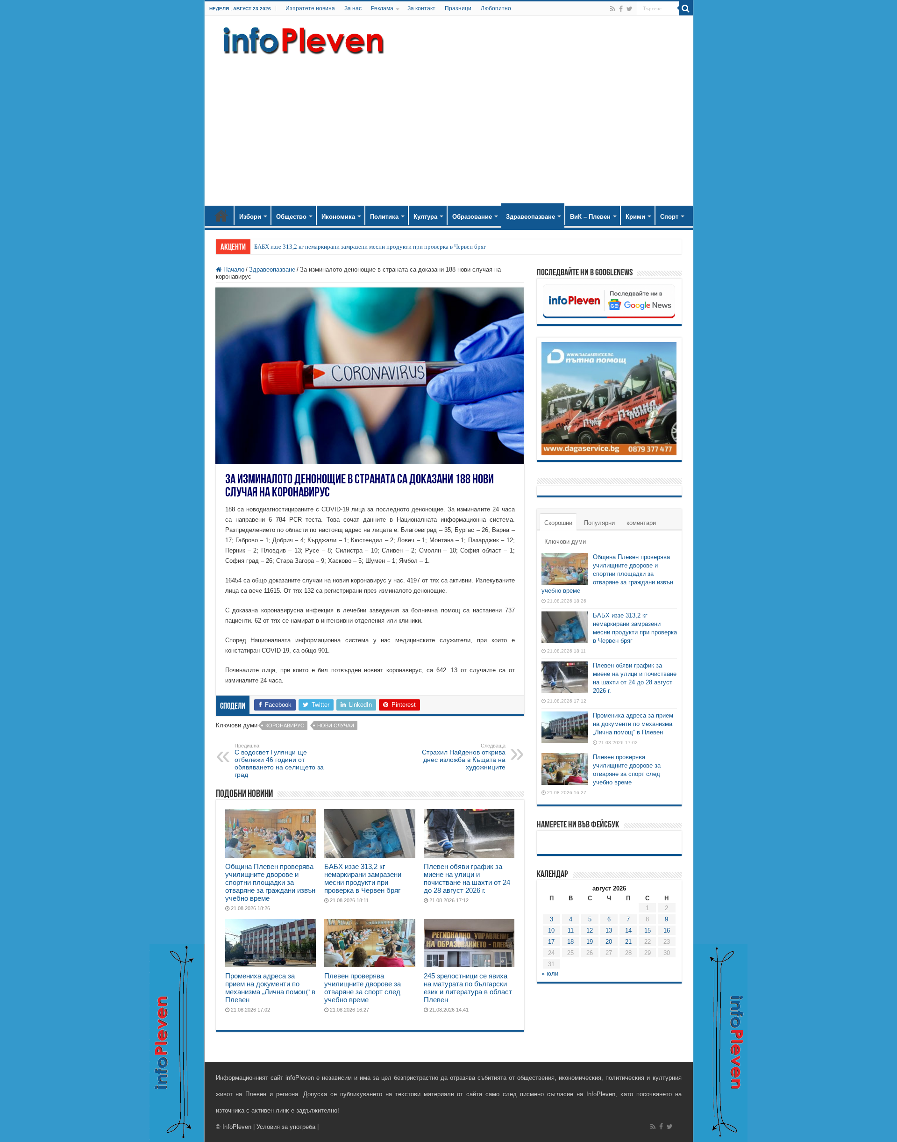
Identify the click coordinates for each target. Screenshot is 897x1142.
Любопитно (496, 8)
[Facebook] (621, 8)
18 (570, 941)
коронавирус (284, 725)
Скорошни (558, 522)
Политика (384, 216)
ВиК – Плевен (590, 216)
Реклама (382, 8)
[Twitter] (630, 8)
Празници (458, 8)
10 (551, 930)
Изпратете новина (310, 8)
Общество (291, 216)
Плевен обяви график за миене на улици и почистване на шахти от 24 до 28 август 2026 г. (467, 878)
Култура (425, 216)
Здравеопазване (530, 216)
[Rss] (612, 8)
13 (608, 930)
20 (608, 941)
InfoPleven (236, 1126)
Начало (221, 215)
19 (589, 941)
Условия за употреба (285, 1126)
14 (628, 930)
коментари (641, 522)
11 (571, 930)
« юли (549, 973)
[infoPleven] (301, 39)
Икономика (338, 216)
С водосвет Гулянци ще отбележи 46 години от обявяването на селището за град (279, 760)
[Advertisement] (449, 126)
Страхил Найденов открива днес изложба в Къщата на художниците (463, 757)
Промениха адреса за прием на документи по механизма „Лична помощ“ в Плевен (270, 988)
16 (666, 930)
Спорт (669, 216)
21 (628, 941)
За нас (353, 8)
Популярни (599, 522)
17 (551, 941)
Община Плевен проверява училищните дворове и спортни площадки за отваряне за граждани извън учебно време (270, 882)
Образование (472, 216)
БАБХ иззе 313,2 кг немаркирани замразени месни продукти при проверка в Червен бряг (370, 246)
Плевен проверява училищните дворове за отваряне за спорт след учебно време (362, 988)
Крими (635, 216)
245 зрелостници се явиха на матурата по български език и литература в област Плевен (468, 988)
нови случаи (335, 725)
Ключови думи (565, 541)
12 (589, 930)
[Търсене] (686, 8)
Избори (250, 216)
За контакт (421, 8)
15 (647, 930)
